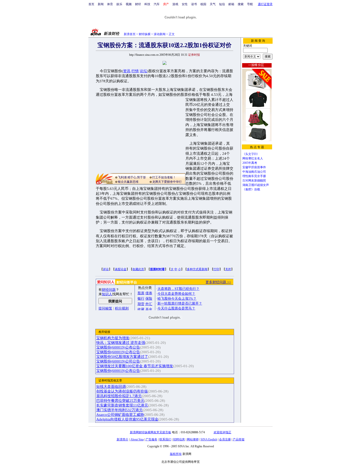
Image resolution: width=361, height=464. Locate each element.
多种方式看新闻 (197, 269)
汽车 (157, 4)
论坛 (143, 71)
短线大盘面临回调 (111, 387)
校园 (203, 4)
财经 (138, 4)
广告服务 (151, 439)
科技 (147, 4)
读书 (194, 4)
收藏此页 (138, 269)
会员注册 (225, 439)
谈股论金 (120, 269)
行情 (135, 71)
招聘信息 (179, 439)
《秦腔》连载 (251, 189)
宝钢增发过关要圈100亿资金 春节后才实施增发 (134, 366)
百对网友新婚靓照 (254, 180)
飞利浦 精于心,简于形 (132, 177)
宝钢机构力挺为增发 (112, 338)
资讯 (126, 71)
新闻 (101, 4)
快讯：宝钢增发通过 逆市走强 (120, 343)
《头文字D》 (250, 154)
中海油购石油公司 (254, 171)
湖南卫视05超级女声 (255, 185)
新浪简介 (122, 439)
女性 (185, 4)
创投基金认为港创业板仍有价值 (122, 391)
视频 (129, 4)
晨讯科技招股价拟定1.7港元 (119, 396)
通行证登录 (265, 4)
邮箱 (231, 4)
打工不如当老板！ (164, 177)
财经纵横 (145, 34)
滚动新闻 (160, 34)
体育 (110, 4)
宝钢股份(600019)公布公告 (118, 347)
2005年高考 (249, 163)
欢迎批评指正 (222, 432)
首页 (91, 4)
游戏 (175, 4)
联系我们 (165, 439)
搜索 (241, 4)
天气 (213, 4)
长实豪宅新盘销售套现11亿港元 (122, 405)
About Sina (137, 439)
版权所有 (176, 454)
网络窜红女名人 (252, 158)
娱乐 (119, 4)
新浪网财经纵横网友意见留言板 (150, 432)
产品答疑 (239, 439)
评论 (106, 269)
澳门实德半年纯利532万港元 (119, 410)
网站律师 (193, 439)
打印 (216, 269)
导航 (250, 4)
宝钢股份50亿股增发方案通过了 (122, 357)
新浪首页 (130, 34)
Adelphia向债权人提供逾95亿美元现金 (127, 419)
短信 (222, 4)
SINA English (209, 439)
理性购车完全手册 (254, 176)
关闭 (228, 269)
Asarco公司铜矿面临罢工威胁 (120, 415)
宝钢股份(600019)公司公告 (118, 361)
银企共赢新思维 (128, 181)
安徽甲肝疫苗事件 (254, 167)
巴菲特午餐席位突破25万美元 (120, 401)
